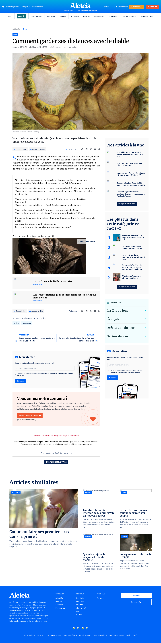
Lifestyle (86, 16)
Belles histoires (36, 16)
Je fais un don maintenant (28, 415)
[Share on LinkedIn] (86, 149)
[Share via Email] (95, 149)
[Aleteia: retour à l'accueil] (80, 5)
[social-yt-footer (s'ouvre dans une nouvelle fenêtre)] (74, 628)
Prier (20, 16)
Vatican (124, 537)
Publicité (79, 614)
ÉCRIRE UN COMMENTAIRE (56, 462)
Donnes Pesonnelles (116, 635)
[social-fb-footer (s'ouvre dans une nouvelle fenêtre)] (78, 628)
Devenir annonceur (86, 635)
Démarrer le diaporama (86, 241)
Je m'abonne (135, 7)
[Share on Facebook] (82, 149)
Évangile (113, 319)
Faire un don (41, 635)
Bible (124, 492)
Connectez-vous (66, 453)
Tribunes (63, 16)
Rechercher (38, 7)
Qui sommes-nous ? (55, 635)
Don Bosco (27, 323)
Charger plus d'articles (126, 204)
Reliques (88, 492)
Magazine (79, 605)
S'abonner (136, 595)
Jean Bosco (27, 156)
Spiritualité (113, 16)
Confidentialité (131, 635)
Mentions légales (70, 635)
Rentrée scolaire (147, 16)
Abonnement (81, 608)
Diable (16, 323)
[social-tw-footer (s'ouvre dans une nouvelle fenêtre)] (83, 628)
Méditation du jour (120, 328)
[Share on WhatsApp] (99, 149)
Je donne (150, 7)
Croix (25, 29)
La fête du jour (117, 310)
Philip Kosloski (55, 47)
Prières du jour (117, 336)
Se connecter (123, 7)
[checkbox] (15, 374)
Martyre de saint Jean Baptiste (87, 10)
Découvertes (99, 16)
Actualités (75, 16)
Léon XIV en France (129, 16)
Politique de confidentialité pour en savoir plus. (125, 372)
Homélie (88, 537)
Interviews (51, 16)
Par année (100, 598)
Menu (10, 16)
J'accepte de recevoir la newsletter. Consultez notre (45, 375)
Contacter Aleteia (100, 635)
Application (80, 601)
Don (77, 611)
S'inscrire (20, 381)
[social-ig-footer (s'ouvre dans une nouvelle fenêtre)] (87, 628)
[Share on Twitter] (91, 149)
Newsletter (80, 598)
